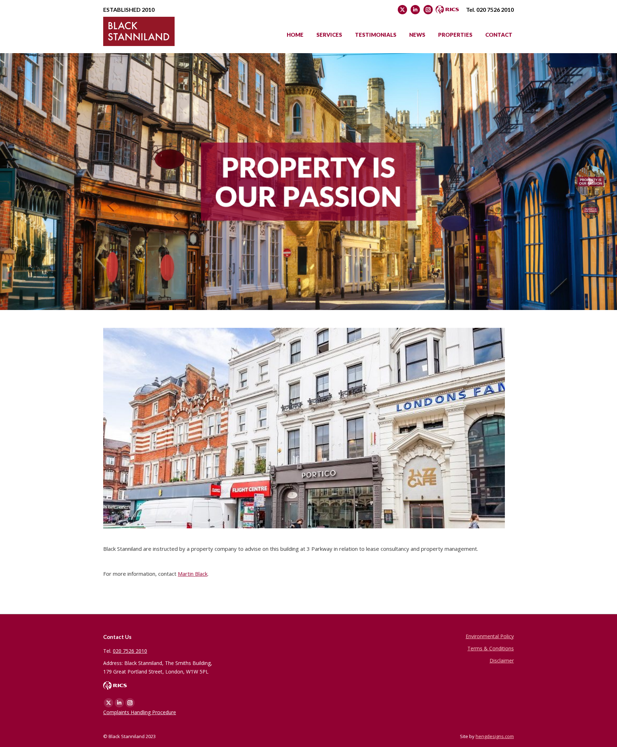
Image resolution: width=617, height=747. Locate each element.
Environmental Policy (490, 636)
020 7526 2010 (495, 9)
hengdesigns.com (495, 736)
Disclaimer (502, 660)
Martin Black (192, 573)
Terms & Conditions (490, 648)
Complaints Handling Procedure (139, 712)
